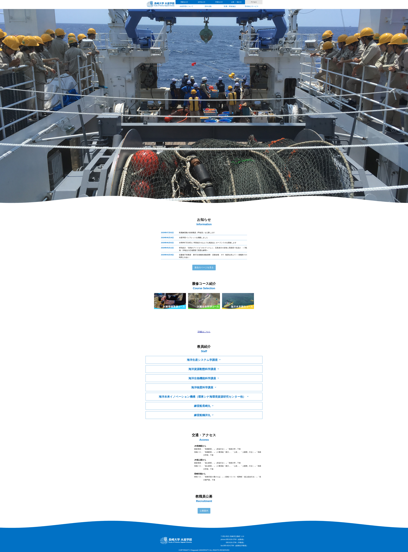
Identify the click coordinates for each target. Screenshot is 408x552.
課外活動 (208, 6)
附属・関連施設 (230, 6)
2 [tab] (201, 12)
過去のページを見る (204, 267)
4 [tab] (207, 12)
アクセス (254, 2)
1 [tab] (198, 12)
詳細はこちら (204, 331)
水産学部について (186, 6)
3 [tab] (204, 12)
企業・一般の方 (236, 2)
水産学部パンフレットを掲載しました (193, 237)
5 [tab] (210, 12)
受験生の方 (184, 2)
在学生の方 (201, 2)
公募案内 (204, 511)
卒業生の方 (219, 2)
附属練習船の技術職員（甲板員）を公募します (197, 232)
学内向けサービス (251, 6)
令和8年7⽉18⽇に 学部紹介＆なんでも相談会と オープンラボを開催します (207, 243)
